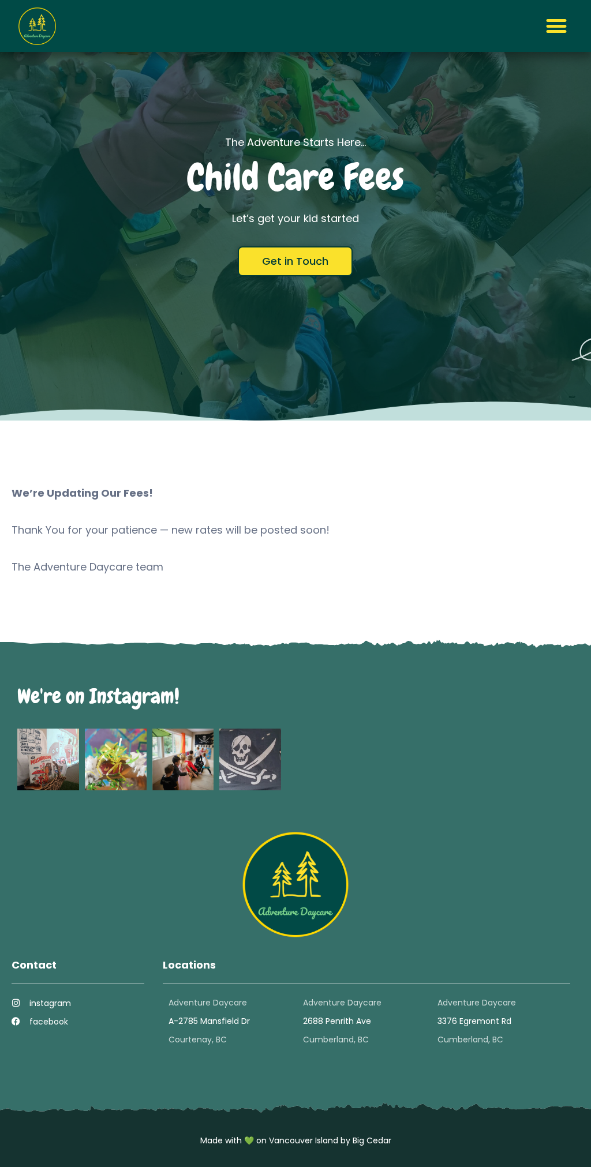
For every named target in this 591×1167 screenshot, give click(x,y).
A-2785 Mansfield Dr (209, 1021)
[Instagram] (16, 1003)
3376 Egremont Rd (474, 1021)
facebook (48, 1021)
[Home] (37, 26)
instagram (50, 1003)
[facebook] (16, 1021)
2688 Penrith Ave (337, 1021)
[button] (556, 26)
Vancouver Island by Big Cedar (330, 1140)
